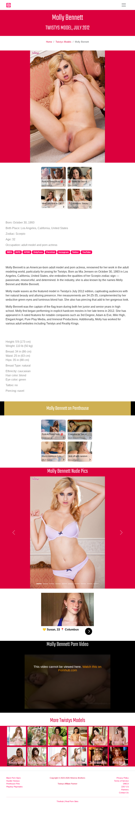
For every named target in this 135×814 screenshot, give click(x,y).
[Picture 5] (64, 584)
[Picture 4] (58, 584)
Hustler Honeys (13, 781)
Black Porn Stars (13, 778)
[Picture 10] (96, 584)
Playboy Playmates (14, 787)
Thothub (60, 801)
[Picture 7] (77, 584)
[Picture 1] (39, 584)
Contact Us (124, 793)
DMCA (126, 784)
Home (49, 41)
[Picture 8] (83, 584)
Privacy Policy (123, 778)
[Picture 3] (51, 584)
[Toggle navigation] (124, 4)
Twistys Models (63, 41)
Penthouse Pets (13, 784)
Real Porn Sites (71, 801)
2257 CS (125, 787)
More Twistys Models (67, 720)
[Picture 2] (45, 584)
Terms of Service (121, 781)
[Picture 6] (70, 584)
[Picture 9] (89, 584)
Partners (125, 790)
